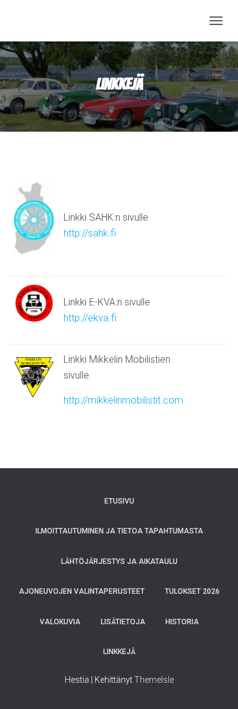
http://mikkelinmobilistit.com (123, 400)
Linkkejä (119, 651)
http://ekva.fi (90, 318)
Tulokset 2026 (192, 591)
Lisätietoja (123, 622)
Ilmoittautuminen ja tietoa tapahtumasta (119, 531)
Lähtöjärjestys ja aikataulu (119, 561)
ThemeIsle (154, 680)
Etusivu (119, 501)
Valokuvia (60, 622)
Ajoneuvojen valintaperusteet (82, 591)
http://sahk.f (89, 233)
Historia (182, 622)
